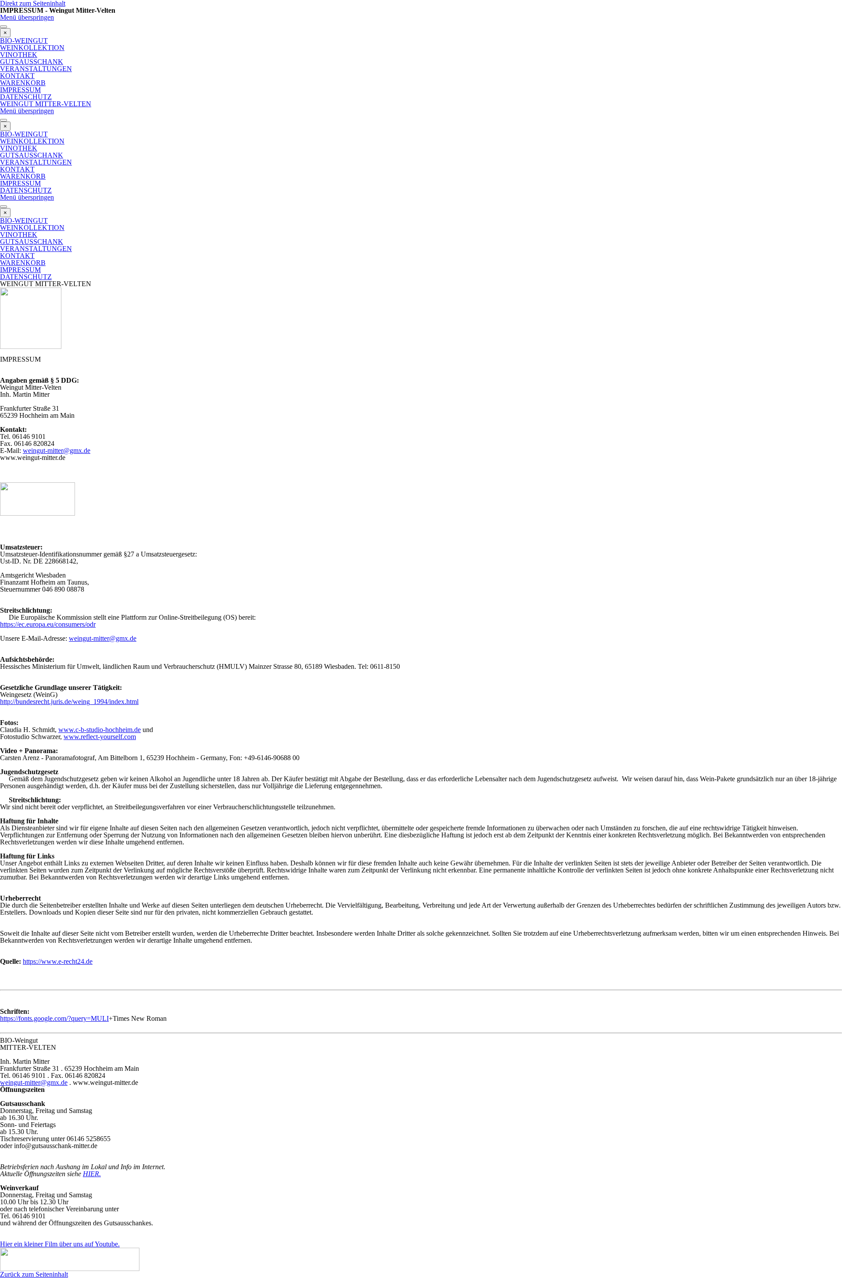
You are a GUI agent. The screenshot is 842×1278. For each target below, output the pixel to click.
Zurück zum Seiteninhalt (34, 1274)
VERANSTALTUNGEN (36, 68)
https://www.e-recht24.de (58, 961)
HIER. (92, 1173)
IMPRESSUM (20, 89)
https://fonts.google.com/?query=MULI (54, 1018)
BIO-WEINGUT (24, 40)
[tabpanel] (421, 691)
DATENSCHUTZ (26, 97)
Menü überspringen (27, 17)
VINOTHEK (18, 54)
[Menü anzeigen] (3, 26)
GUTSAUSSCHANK (31, 61)
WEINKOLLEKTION (32, 47)
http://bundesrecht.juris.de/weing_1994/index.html (69, 701)
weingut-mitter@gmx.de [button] (56, 450)
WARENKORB (23, 82)
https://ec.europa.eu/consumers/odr (48, 624)
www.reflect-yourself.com (100, 736)
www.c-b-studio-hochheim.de (99, 729)
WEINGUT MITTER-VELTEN (45, 104)
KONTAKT (17, 75)
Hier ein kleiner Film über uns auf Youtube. (60, 1244)
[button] (34, 1082)
